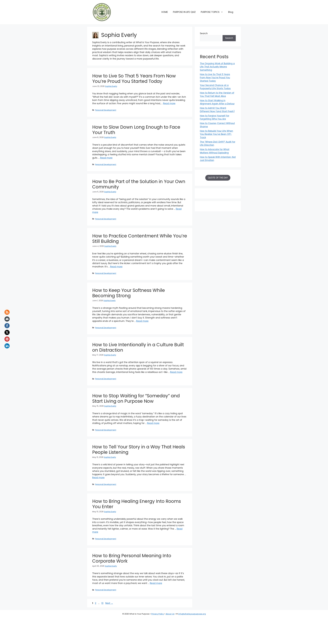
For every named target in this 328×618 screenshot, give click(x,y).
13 (102, 603)
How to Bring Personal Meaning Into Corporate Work (131, 558)
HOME (164, 12)
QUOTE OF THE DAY (218, 177)
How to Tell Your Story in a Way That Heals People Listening (138, 449)
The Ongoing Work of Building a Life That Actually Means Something (217, 67)
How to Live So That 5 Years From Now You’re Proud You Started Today (134, 78)
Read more (169, 103)
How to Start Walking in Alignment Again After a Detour (217, 102)
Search (204, 33)
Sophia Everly (111, 86)
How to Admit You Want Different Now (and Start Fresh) (217, 109)
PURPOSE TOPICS (210, 12)
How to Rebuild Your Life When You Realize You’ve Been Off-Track (216, 134)
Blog (230, 12)
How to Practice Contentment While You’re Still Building (139, 238)
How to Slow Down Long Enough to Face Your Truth (136, 130)
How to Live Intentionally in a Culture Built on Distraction (138, 347)
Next (109, 603)
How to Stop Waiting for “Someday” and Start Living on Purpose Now (136, 398)
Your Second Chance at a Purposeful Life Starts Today (215, 87)
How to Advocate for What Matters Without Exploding (214, 151)
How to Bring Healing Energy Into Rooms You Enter (136, 504)
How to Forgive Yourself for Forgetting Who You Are (214, 117)
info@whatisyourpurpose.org (192, 613)
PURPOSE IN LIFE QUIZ (184, 12)
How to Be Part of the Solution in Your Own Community (138, 184)
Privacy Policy (157, 613)
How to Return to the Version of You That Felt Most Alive (217, 94)
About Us (170, 613)
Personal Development (105, 110)
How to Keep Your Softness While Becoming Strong (128, 293)
